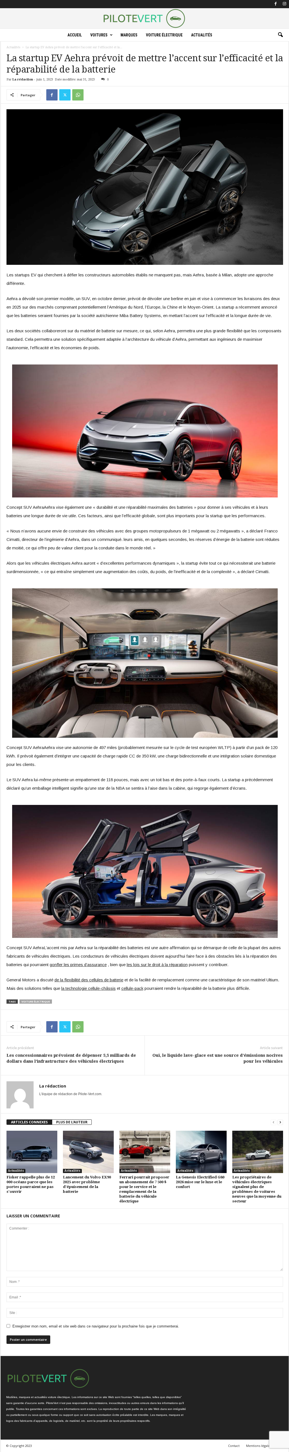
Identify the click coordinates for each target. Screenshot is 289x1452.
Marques (129, 35)
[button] (280, 35)
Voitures (99, 35)
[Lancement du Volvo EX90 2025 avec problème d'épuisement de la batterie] (88, 1152)
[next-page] (280, 1122)
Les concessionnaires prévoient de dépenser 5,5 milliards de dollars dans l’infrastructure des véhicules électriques (71, 1058)
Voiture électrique (164, 35)
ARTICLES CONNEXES (29, 1122)
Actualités (201, 35)
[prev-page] (273, 1122)
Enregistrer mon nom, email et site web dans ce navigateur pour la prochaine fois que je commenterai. (95, 1326)
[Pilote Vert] (144, 18)
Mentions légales (259, 1446)
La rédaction (22, 79)
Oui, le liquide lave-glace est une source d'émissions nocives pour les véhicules (217, 1058)
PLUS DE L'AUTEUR (71, 1122)
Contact (234, 1446)
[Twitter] (65, 95)
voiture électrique (35, 1001)
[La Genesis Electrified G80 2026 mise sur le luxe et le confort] (201, 1152)
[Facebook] (275, 4)
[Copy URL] (91, 95)
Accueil (74, 35)
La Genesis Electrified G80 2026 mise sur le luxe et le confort (200, 1182)
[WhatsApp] (78, 95)
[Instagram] (284, 4)
